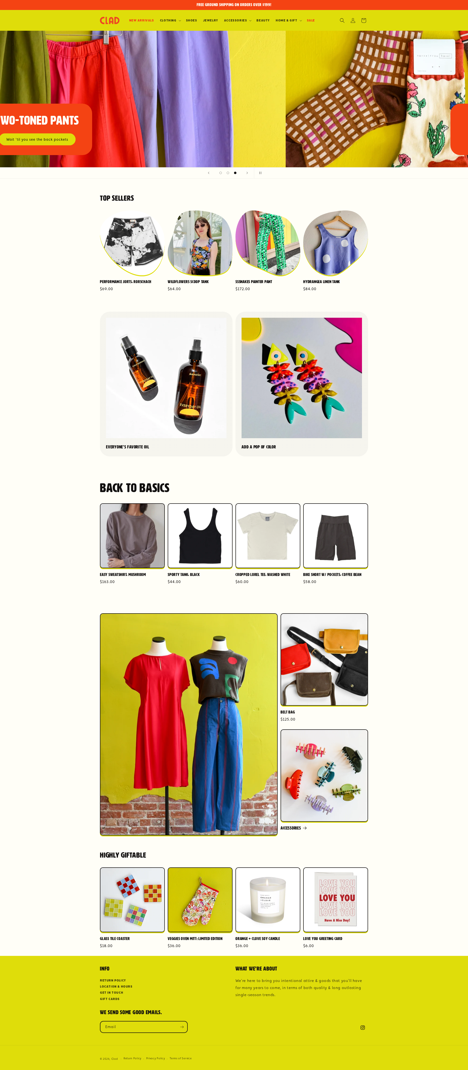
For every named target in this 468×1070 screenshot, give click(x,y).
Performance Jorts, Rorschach (125, 282)
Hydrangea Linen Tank (321, 282)
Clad (114, 1058)
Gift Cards (110, 999)
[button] (170, 20)
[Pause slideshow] (259, 173)
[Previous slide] (208, 173)
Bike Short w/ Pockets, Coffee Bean (332, 575)
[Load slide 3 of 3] (235, 173)
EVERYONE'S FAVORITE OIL (127, 447)
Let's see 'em (313, 139)
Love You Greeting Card (322, 939)
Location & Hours (116, 986)
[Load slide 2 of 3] (228, 173)
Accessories (291, 828)
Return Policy (113, 980)
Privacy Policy (155, 1058)
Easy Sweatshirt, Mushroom (123, 575)
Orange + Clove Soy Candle (257, 939)
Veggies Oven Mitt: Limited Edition (195, 939)
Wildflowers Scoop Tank (188, 282)
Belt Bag (288, 712)
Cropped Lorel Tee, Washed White (262, 575)
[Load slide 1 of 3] (220, 173)
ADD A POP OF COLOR (259, 447)
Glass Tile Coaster (115, 939)
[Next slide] (247, 173)
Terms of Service (181, 1058)
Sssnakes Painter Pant (253, 282)
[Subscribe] (181, 1027)
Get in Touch (111, 993)
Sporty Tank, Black (184, 575)
